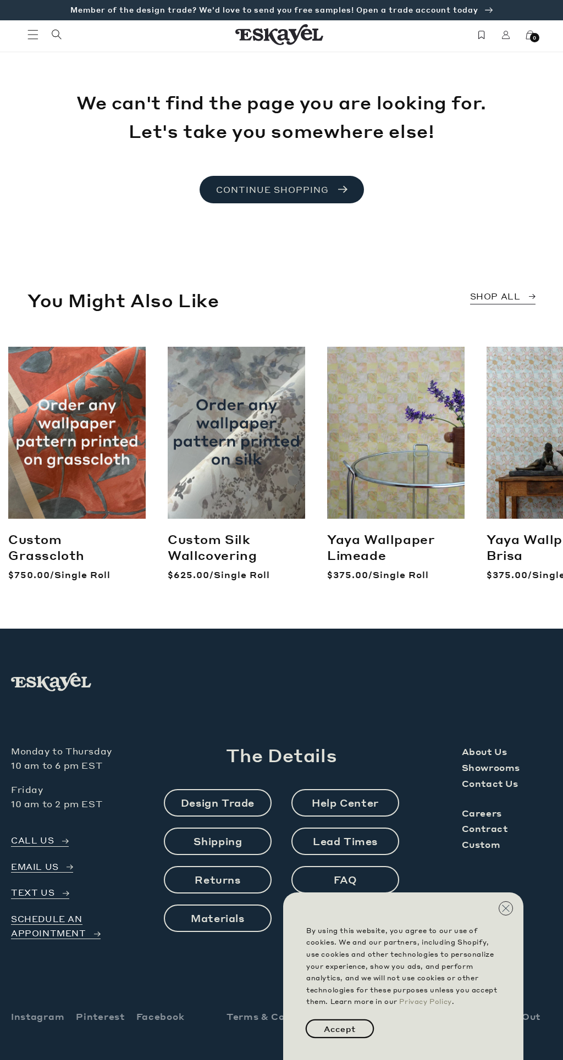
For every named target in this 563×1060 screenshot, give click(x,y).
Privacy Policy (425, 1001)
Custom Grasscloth (46, 547)
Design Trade (218, 802)
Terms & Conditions (277, 1016)
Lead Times (345, 841)
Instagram (37, 1016)
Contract (485, 828)
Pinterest (100, 1016)
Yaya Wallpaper (381, 547)
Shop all (495, 296)
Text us (32, 892)
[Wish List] (482, 35)
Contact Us (490, 783)
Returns (217, 879)
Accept (340, 1029)
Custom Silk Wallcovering (212, 547)
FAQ (345, 879)
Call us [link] (32, 840)
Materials (217, 918)
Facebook (160, 1016)
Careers (482, 813)
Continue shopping (272, 189)
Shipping (218, 841)
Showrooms (491, 767)
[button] (33, 35)
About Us (484, 751)
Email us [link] (35, 867)
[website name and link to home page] (279, 34)
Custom (481, 844)
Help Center (345, 802)
